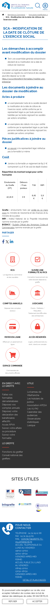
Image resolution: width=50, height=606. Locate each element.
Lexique (31, 425)
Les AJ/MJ (32, 408)
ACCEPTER (37, 601)
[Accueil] (3, 15)
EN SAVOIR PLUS (40, 596)
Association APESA (37, 405)
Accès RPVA (8, 424)
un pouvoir (12, 148)
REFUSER (13, 601)
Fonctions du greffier (12, 452)
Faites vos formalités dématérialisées (10, 398)
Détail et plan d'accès (34, 580)
